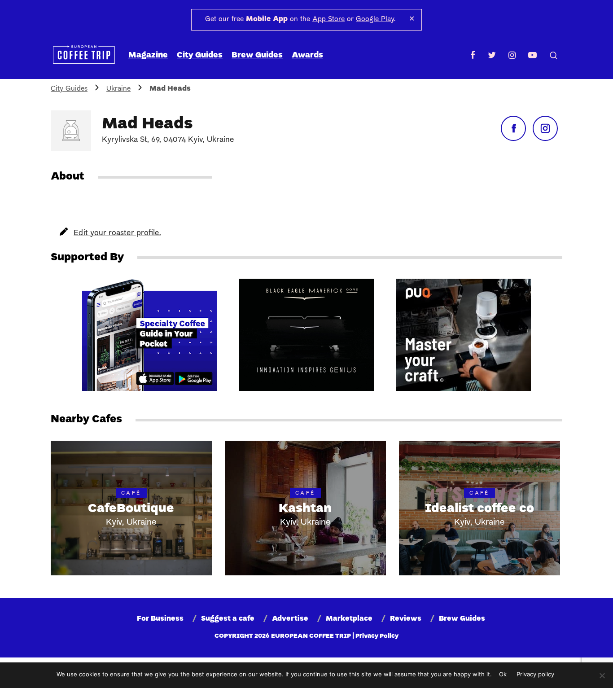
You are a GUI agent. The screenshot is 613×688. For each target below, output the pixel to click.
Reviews (405, 618)
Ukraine (118, 88)
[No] (601, 675)
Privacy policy (535, 674)
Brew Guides (257, 55)
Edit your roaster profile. (117, 233)
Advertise (290, 618)
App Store (328, 19)
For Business (160, 618)
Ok (503, 674)
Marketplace (349, 618)
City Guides (200, 55)
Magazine (148, 55)
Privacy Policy (376, 636)
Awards (307, 55)
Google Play (375, 19)
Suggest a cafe (227, 618)
